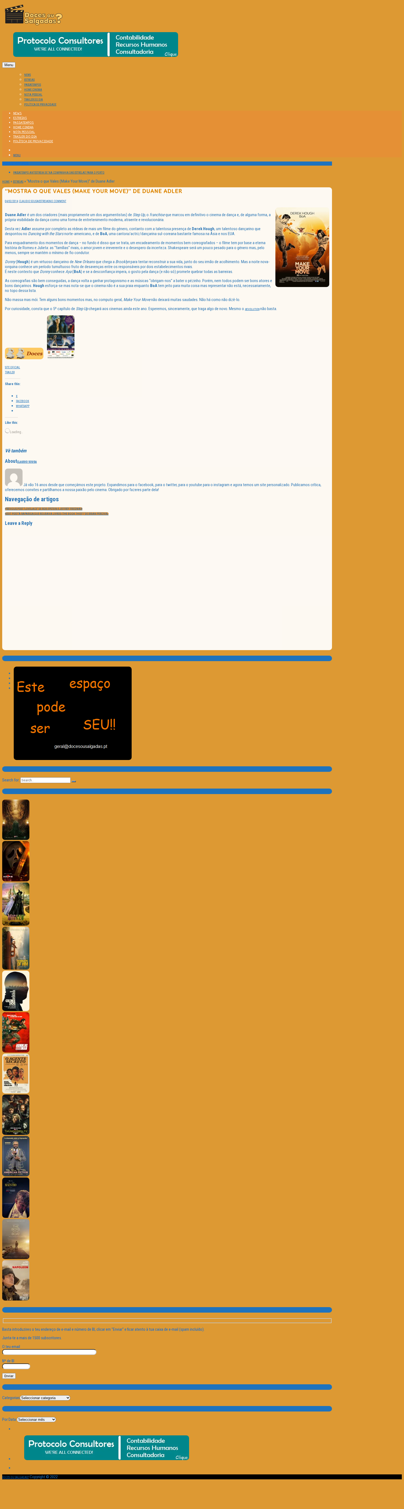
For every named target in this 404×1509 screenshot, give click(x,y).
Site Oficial (12, 367)
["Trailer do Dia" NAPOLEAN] (15, 1299)
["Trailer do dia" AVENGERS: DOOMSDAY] (15, 838)
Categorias (11, 1397)
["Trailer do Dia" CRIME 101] (15, 1010)
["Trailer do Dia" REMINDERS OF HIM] (15, 968)
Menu (8, 65)
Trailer (10, 372)
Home (6, 181)
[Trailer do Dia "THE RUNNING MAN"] (15, 1051)
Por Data (9, 1419)
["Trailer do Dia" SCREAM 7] (15, 880)
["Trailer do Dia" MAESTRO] (15, 1216)
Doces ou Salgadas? (15, 1477)
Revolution (252, 309)
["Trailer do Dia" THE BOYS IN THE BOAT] (15, 1258)
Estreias (18, 181)
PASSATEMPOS (32, 84)
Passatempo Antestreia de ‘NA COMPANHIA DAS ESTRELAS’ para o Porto (58, 172)
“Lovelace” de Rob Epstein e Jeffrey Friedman (43, 508)
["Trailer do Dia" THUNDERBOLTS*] (15, 1133)
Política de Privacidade (40, 104)
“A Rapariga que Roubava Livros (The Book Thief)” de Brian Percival (57, 513)
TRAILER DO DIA (33, 99)
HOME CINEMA (33, 89)
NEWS (27, 74)
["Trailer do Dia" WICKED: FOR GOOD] (15, 924)
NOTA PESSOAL (33, 94)
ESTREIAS (29, 79)
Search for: (11, 780)
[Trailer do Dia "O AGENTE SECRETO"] (15, 1092)
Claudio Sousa (29, 201)
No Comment (57, 201)
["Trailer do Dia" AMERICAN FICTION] (15, 1175)
